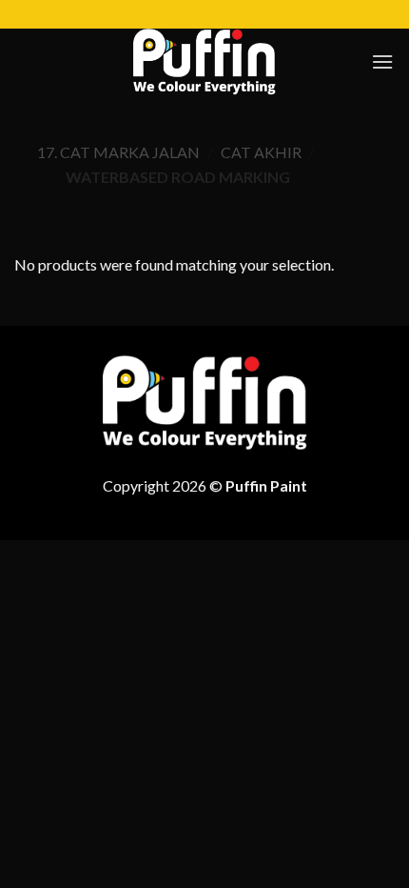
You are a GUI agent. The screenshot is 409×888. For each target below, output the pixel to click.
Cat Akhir (261, 152)
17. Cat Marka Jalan (118, 152)
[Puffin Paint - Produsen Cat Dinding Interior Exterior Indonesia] (204, 62)
